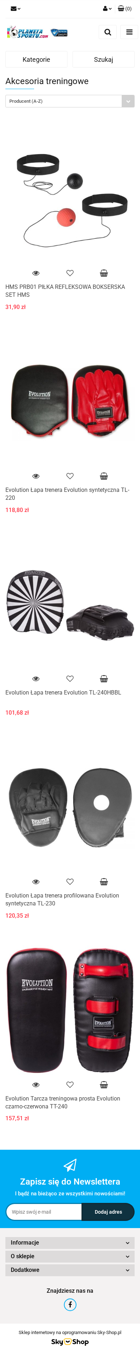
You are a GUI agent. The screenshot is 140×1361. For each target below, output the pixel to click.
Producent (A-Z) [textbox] (26, 101)
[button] (125, 9)
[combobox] (70, 101)
